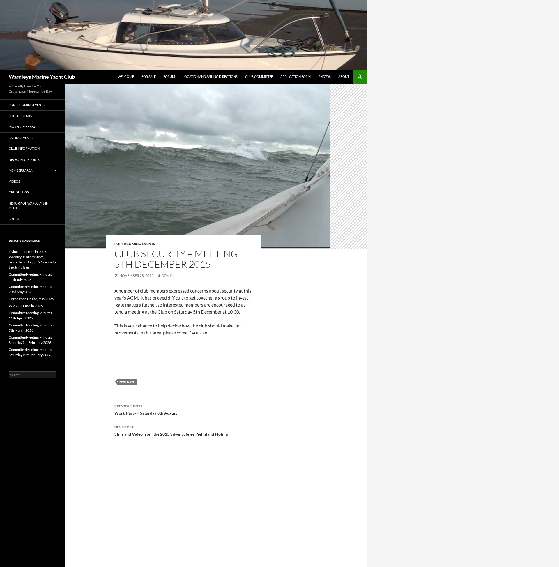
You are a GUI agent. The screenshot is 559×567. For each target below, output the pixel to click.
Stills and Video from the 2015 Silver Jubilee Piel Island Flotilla (171, 430)
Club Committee (259, 76)
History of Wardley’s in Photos (28, 205)
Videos (14, 181)
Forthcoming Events (134, 244)
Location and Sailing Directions (210, 76)
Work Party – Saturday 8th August (145, 409)
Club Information (24, 148)
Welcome (126, 76)
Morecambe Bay (22, 126)
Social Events (20, 116)
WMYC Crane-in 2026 (26, 306)
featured (127, 381)
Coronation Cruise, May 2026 (31, 299)
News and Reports (24, 159)
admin (168, 275)
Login (14, 219)
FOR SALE (148, 76)
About (343, 76)
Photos (324, 76)
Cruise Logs (19, 192)
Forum (169, 76)
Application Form (295, 76)
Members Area (20, 170)
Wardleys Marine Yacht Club (42, 76)
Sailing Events (21, 138)
